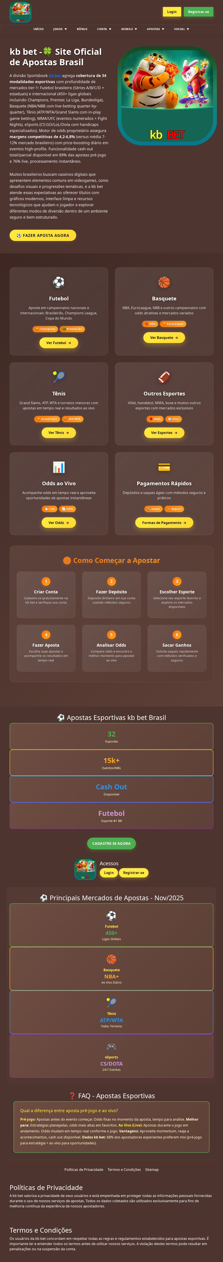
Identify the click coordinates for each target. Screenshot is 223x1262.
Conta (102, 29)
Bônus (82, 29)
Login (172, 12)
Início (39, 29)
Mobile (127, 29)
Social (179, 29)
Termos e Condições (124, 1169)
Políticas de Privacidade (83, 1169)
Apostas (153, 29)
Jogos (58, 29)
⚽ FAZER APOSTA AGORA (43, 235)
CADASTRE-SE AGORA (111, 843)
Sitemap (152, 1169)
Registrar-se (198, 12)
